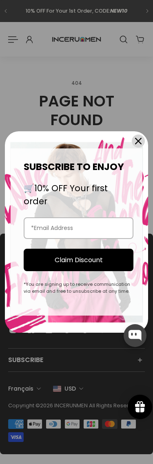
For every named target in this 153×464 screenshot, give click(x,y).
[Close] (138, 141)
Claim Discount (79, 260)
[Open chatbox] (135, 335)
